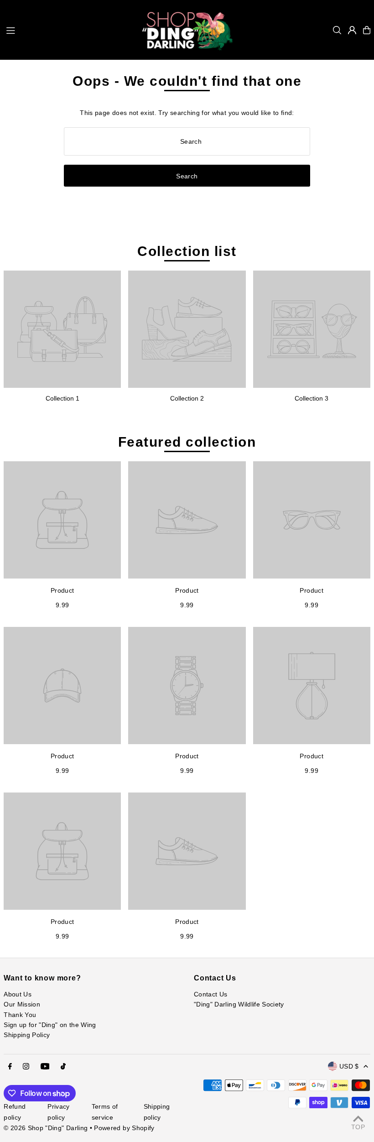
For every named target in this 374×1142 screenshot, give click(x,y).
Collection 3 (311, 398)
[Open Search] (337, 30)
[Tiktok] (63, 1066)
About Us (17, 994)
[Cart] (366, 30)
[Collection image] (62, 329)
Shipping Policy (27, 1034)
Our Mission (22, 1004)
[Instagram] (26, 1066)
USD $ (349, 1066)
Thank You (20, 1014)
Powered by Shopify (124, 1128)
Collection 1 (62, 398)
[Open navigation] (69, 30)
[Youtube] (45, 1066)
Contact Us (211, 994)
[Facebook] (10, 1066)
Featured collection (187, 441)
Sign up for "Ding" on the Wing (50, 1024)
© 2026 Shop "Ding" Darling (46, 1128)
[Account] (352, 30)
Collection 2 (187, 398)
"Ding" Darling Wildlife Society (239, 1004)
